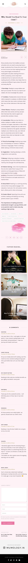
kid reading (13, 213)
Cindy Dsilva (5, 352)
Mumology (4, 57)
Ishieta (3, 441)
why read (20, 221)
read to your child (12, 216)
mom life (21, 213)
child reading (5, 213)
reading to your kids (19, 218)
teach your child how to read (9, 221)
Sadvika (3, 332)
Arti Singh (4, 424)
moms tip (4, 216)
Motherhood (14, 14)
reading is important (7, 218)
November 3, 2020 (14, 22)
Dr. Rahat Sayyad (6, 373)
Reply (4, 345)
